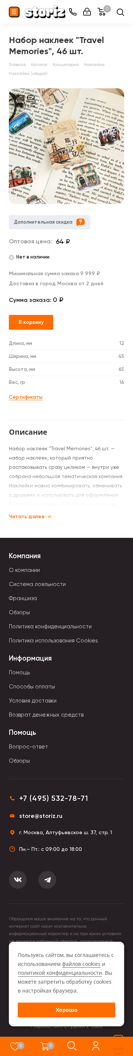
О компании (24, 570)
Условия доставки (33, 700)
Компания (25, 556)
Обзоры (19, 612)
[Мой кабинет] (87, 12)
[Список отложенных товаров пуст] (15, 1046)
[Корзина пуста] (45, 1046)
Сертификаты (25, 397)
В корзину (31, 322)
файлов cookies (81, 963)
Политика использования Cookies (53, 640)
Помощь (19, 672)
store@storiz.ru (40, 815)
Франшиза (23, 598)
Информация (30, 658)
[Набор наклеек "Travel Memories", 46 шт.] (66, 146)
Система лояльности (37, 584)
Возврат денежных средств (46, 714)
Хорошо (67, 1009)
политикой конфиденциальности (60, 972)
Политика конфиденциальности (50, 626)
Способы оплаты (32, 686)
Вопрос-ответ (28, 746)
